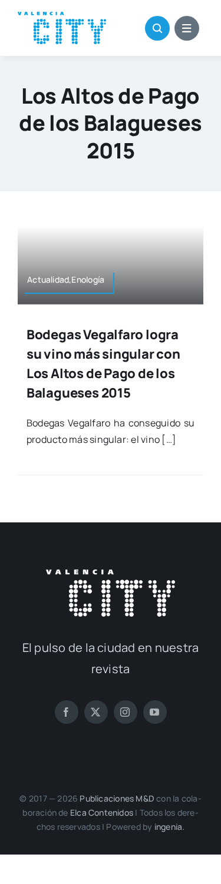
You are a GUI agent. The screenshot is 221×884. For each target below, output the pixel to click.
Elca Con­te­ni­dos (101, 812)
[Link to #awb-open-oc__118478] (157, 28)
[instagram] (125, 712)
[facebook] (66, 712)
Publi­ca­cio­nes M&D (117, 798)
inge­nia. (169, 826)
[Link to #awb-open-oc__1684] (186, 28)
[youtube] (155, 712)
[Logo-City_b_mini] (110, 574)
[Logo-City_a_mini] (62, 16)
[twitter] (96, 712)
